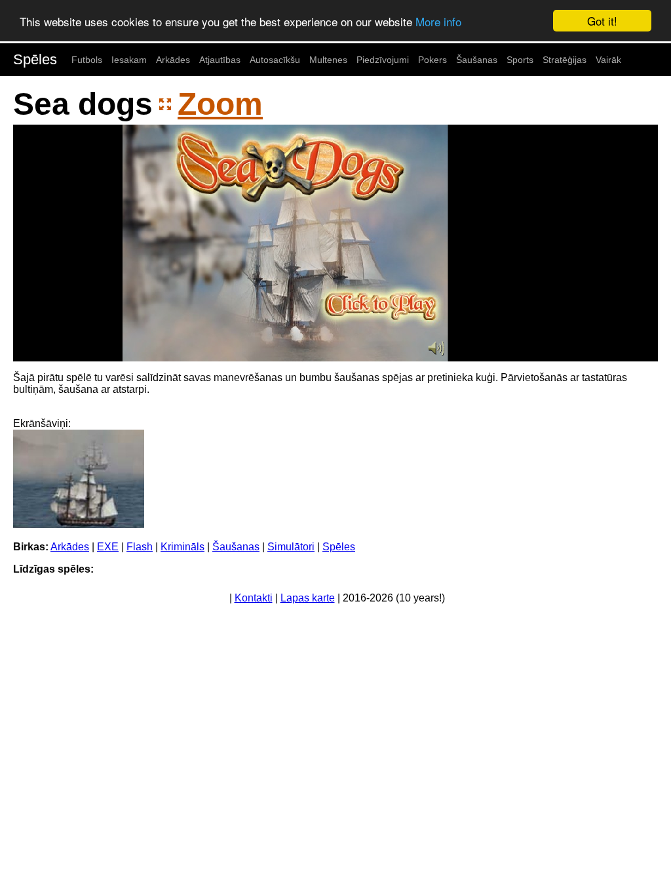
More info (438, 21)
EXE (108, 546)
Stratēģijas (564, 59)
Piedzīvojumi (382, 59)
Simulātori (291, 546)
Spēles (35, 59)
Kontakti (254, 597)
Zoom (220, 104)
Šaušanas (476, 59)
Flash (139, 546)
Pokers (432, 59)
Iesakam (129, 59)
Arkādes (173, 59)
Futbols (86, 59)
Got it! (602, 20)
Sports (520, 59)
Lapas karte (307, 597)
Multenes (328, 59)
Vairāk (608, 59)
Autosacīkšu (275, 59)
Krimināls (182, 546)
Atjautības (219, 59)
